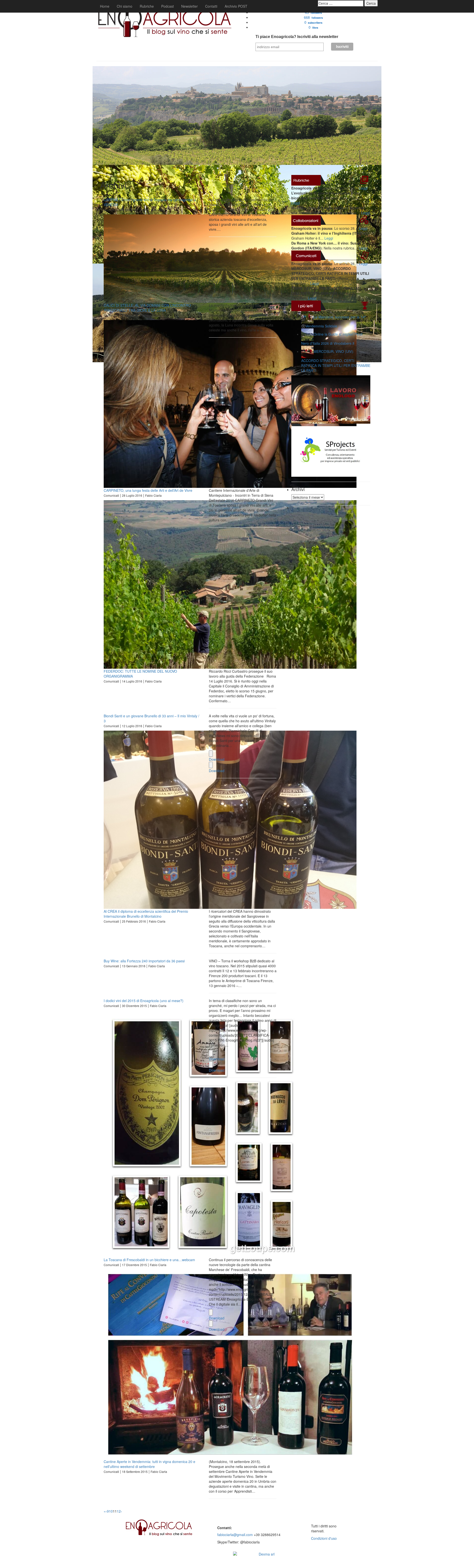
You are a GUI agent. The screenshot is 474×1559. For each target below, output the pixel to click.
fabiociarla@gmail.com (235, 1534)
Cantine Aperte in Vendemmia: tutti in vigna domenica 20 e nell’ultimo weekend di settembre (149, 1464)
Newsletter (189, 6)
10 (111, 1511)
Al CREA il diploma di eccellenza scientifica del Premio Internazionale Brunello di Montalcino (146, 914)
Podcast (167, 6)
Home (104, 6)
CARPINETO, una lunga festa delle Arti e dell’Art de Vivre (148, 490)
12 (119, 1511)
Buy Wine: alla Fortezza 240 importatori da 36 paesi (144, 960)
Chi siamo (124, 6)
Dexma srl (267, 1554)
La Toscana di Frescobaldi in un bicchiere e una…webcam (149, 1259)
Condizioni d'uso (324, 1538)
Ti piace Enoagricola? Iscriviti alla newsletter (297, 37)
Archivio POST (236, 6)
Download (216, 759)
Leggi (363, 188)
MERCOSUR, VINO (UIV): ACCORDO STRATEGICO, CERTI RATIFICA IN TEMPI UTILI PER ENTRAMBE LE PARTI (335, 361)
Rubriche (147, 6)
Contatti (211, 6)
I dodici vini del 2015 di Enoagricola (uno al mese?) (143, 1000)
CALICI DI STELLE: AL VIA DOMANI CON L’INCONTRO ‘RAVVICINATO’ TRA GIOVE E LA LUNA (147, 308)
